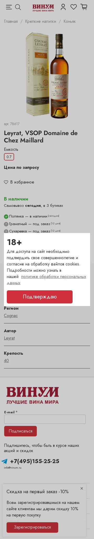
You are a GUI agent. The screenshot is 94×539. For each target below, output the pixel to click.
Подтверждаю (40, 297)
